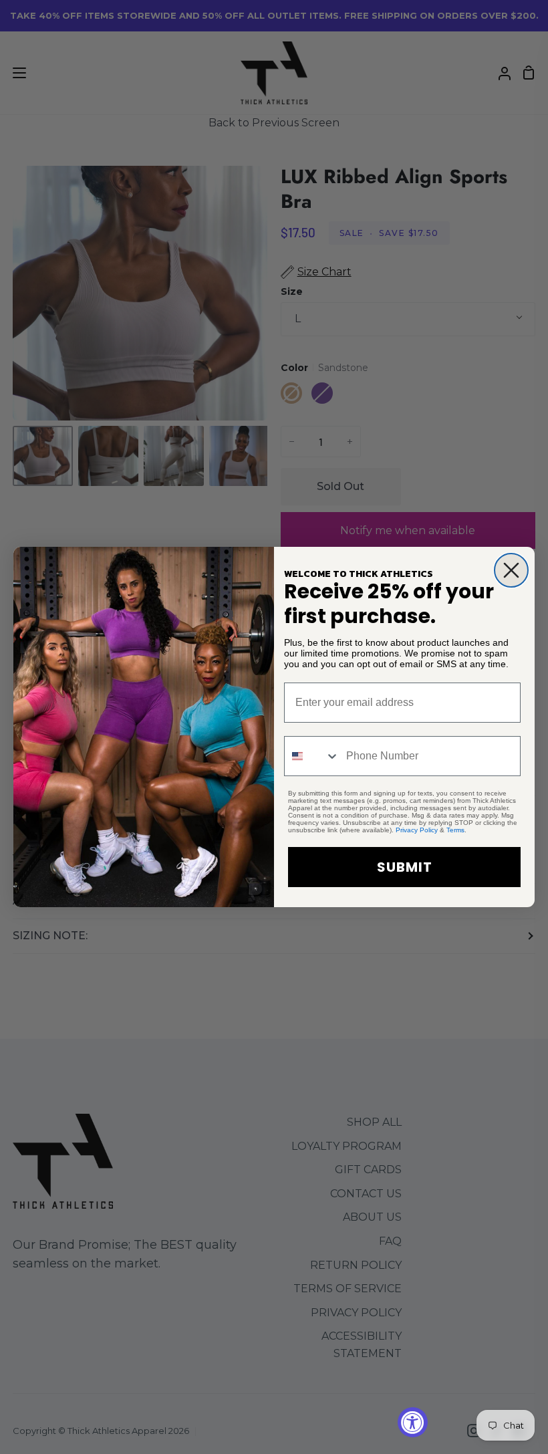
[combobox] (312, 756)
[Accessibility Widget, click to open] (413, 1422)
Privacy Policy (417, 830)
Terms (455, 830)
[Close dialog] (511, 570)
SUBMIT (404, 867)
